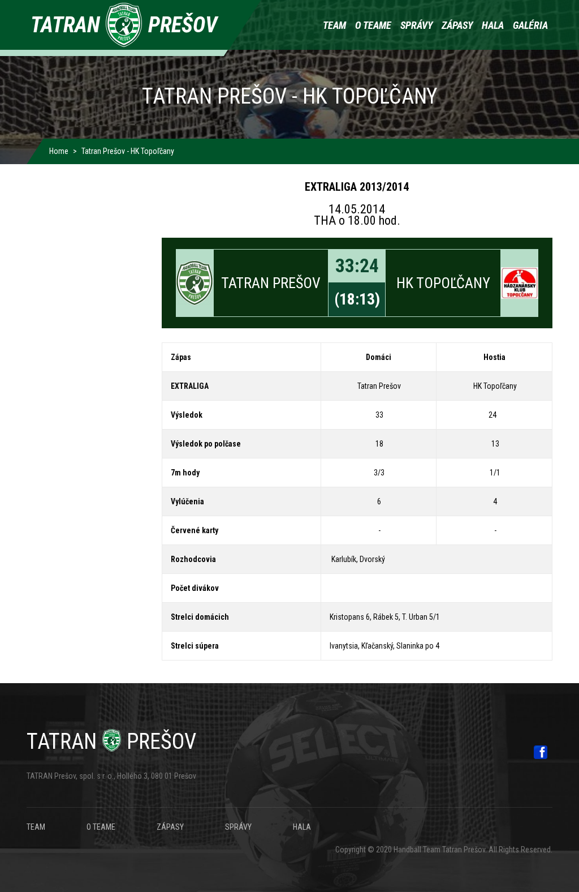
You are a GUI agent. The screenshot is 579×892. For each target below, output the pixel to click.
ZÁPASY (170, 826)
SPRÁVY (238, 826)
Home (58, 151)
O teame (373, 25)
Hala (493, 25)
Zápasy (457, 25)
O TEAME (101, 826)
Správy (416, 25)
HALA (302, 826)
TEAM (36, 826)
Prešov (111, 741)
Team (334, 25)
